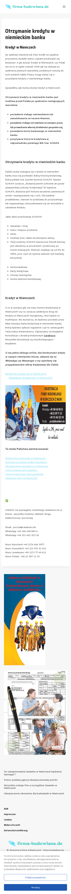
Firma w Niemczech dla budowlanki (24, 474)
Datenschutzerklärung (16, 830)
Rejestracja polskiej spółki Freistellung (26, 462)
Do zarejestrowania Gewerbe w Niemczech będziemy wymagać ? (33, 773)
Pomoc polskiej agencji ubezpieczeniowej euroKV (31, 779)
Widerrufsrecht (12, 825)
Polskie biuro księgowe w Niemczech (25, 458)
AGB (6, 808)
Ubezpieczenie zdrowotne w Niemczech (26, 466)
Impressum (10, 814)
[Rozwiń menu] (64, 6)
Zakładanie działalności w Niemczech (31, 378)
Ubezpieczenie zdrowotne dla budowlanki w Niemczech (34, 793)
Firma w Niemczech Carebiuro (21, 470)
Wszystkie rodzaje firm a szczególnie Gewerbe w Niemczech (30, 787)
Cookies (8, 819)
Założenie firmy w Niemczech (21, 478)
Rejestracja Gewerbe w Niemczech (25, 374)
